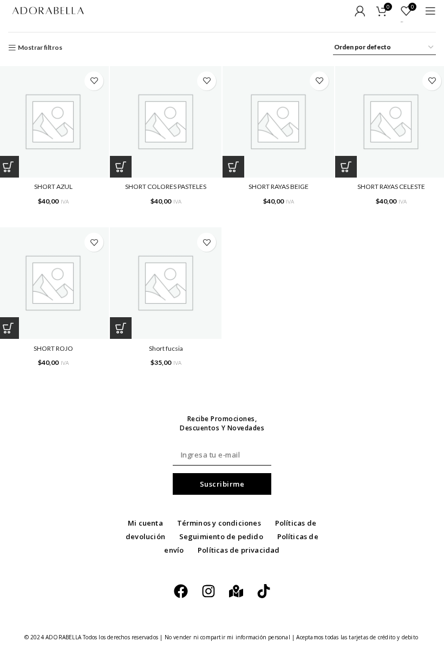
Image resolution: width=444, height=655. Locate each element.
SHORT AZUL (53, 186)
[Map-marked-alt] (236, 591)
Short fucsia (166, 348)
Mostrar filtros (40, 47)
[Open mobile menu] (430, 11)
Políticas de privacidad (239, 550)
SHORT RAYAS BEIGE (279, 186)
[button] (121, 167)
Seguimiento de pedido (221, 536)
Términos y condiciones (219, 523)
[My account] (360, 11)
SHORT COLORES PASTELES (165, 186)
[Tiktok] (264, 591)
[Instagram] (208, 591)
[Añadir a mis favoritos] (93, 80)
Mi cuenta (145, 523)
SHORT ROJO (53, 348)
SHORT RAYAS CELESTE (391, 186)
